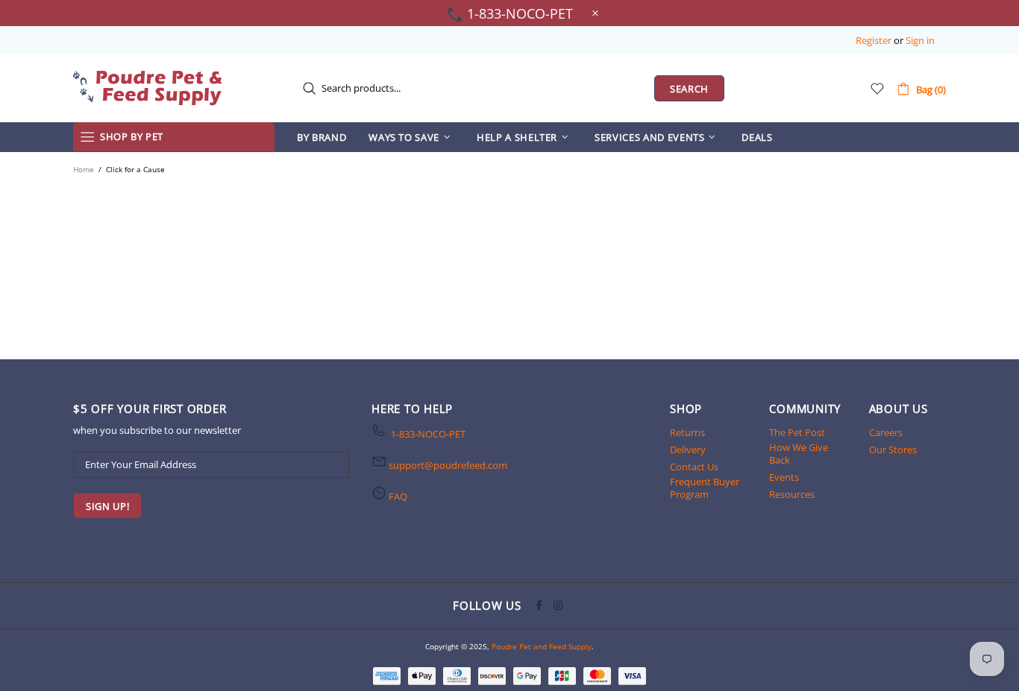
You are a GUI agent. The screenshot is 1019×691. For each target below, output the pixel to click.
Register (873, 40)
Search (689, 88)
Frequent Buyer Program (704, 488)
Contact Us (694, 467)
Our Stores (893, 450)
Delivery (688, 450)
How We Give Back (798, 454)
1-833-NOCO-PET (428, 434)
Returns (687, 432)
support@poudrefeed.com (448, 465)
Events (784, 477)
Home (83, 169)
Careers (886, 432)
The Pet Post (797, 432)
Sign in (920, 40)
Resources (792, 494)
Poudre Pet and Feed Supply (147, 88)
